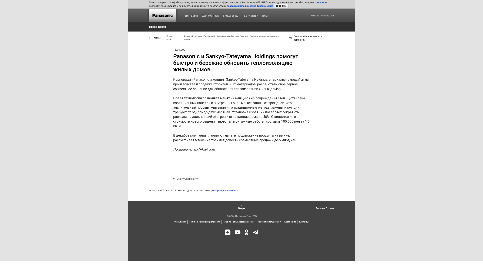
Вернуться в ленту (187, 178)
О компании (327, 16)
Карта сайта (290, 222)
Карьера (315, 16)
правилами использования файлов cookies (250, 6)
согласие (319, 2)
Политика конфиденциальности (204, 222)
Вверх (241, 208)
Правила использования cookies (239, 222)
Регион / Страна (325, 208)
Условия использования (269, 222)
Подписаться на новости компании (308, 38)
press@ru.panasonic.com (225, 190)
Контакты (304, 222)
